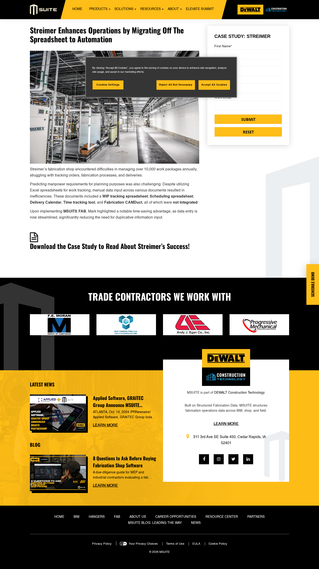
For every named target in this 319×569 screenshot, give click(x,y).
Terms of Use (175, 543)
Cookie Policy (218, 543)
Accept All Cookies (214, 84)
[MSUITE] (43, 9)
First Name (223, 46)
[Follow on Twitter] (233, 459)
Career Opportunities (175, 517)
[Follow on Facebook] (204, 459)
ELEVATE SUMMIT (200, 9)
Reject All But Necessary (175, 84)
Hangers (97, 517)
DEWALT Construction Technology (239, 392)
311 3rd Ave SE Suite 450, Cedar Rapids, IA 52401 (229, 440)
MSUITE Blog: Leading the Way (155, 523)
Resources (150, 9)
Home (77, 9)
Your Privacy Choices (143, 543)
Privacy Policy (102, 543)
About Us (137, 517)
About (173, 9)
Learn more (105, 425)
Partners (256, 517)
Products (98, 9)
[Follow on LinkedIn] (248, 459)
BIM (76, 517)
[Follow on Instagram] (219, 459)
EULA (196, 543)
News (196, 523)
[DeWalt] (263, 9)
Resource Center (222, 517)
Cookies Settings (108, 84)
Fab (117, 517)
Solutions (123, 9)
